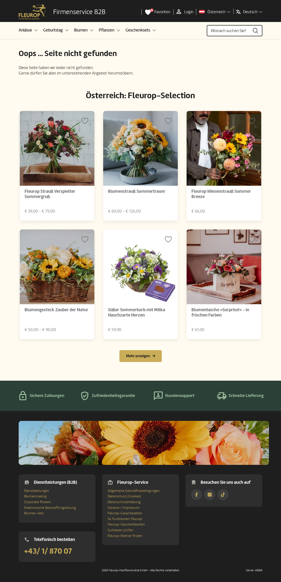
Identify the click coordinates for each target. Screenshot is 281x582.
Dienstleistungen (36, 491)
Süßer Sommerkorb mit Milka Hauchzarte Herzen (136, 312)
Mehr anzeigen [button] (138, 356)
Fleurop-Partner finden (125, 536)
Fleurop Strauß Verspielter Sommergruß (50, 194)
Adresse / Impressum (124, 508)
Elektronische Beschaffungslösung (50, 508)
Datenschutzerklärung (124, 502)
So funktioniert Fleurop (125, 519)
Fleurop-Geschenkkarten (126, 524)
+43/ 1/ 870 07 (48, 551)
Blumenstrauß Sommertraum (136, 191)
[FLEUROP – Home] (32, 12)
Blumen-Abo (34, 513)
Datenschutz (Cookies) (124, 496)
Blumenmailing (35, 496)
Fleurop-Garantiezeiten (125, 513)
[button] (28, 30)
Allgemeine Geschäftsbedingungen (134, 491)
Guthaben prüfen (120, 530)
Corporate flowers (37, 502)
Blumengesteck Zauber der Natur (56, 310)
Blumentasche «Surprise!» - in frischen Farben (220, 312)
